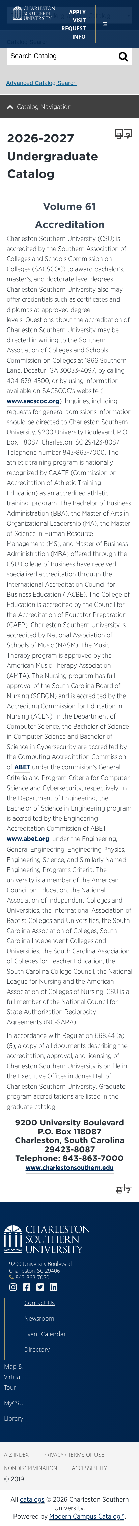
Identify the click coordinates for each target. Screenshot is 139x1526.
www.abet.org (28, 839)
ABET (22, 767)
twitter (40, 1287)
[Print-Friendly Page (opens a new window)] (119, 133)
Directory (37, 1349)
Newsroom (39, 1318)
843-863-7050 (32, 1277)
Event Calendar (45, 1334)
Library (13, 1418)
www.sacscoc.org (33, 401)
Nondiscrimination (30, 1468)
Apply (77, 12)
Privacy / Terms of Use (73, 1454)
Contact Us (39, 1303)
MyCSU (14, 1403)
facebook (27, 1287)
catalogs (32, 1499)
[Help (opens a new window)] (128, 133)
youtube (67, 1287)
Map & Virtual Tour (13, 1376)
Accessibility (89, 1468)
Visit (79, 20)
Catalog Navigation (44, 107)
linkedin (54, 1287)
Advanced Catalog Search (41, 82)
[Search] (124, 56)
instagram (13, 1287)
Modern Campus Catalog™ (86, 1516)
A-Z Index (16, 1454)
